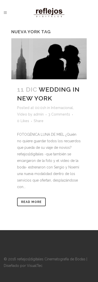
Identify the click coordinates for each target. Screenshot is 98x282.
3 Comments (59, 114)
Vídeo (22, 114)
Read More (31, 202)
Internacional (62, 108)
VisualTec (34, 266)
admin (38, 114)
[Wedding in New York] (49, 58)
